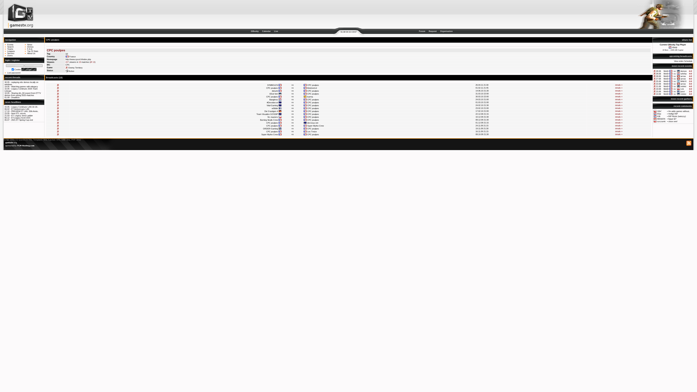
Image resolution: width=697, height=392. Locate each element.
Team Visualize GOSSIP (267, 114)
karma (310, 97)
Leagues (11, 51)
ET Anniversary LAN (20, 109)
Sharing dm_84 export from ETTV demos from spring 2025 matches (23, 94)
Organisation (446, 31)
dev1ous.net (312, 123)
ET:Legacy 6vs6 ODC (21, 118)
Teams (10, 49)
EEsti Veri (274, 94)
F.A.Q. (30, 49)
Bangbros (273, 100)
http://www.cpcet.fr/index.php (78, 59)
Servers (10, 53)
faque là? (672, 119)
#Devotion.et (272, 102)
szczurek (661, 121)
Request (433, 31)
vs (675, 71)
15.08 (658, 91)
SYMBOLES (272, 85)
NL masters (273, 117)
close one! (672, 121)
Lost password (13, 73)
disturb (275, 91)
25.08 (658, 81)
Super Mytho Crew (315, 126)
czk (682, 89)
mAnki (683, 86)
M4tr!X (683, 81)
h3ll (658, 116)
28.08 (658, 71)
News (29, 45)
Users (10, 55)
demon (684, 71)
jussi (683, 91)
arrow (683, 76)
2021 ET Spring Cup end (22, 120)
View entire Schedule (683, 61)
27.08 (658, 79)
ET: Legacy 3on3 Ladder (22, 116)
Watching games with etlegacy (24, 86)
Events (10, 45)
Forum (422, 31)
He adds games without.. (679, 111)
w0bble (275, 108)
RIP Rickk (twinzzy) (677, 116)
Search (10, 47)
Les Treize (312, 131)
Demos (30, 47)
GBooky (255, 31)
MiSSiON (661, 119)
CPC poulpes (313, 85)
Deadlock (15, 97)
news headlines (13, 102)
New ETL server (18, 113)
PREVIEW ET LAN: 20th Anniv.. (25, 111)
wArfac (684, 74)
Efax (659, 114)
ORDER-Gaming (270, 129)
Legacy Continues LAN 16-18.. (24, 107)
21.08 (658, 86)
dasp (674, 47)
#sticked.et (312, 88)
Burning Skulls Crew (269, 120)
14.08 (658, 94)
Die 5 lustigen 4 (271, 111)
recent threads (12, 77)
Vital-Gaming (272, 105)
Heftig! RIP (673, 114)
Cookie (18, 69)
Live (276, 31)
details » (618, 85)
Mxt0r (666, 71)
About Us (31, 53)
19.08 (658, 89)
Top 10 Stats (32, 51)
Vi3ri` (659, 111)
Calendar (266, 31)
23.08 (658, 84)
